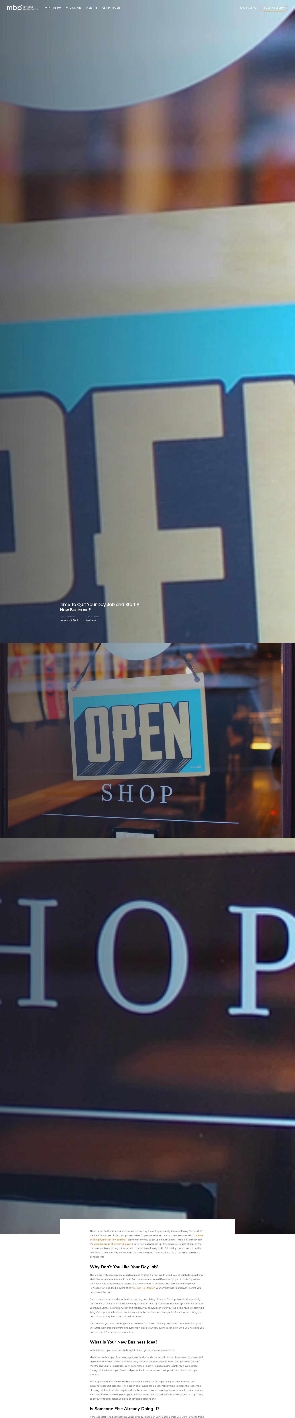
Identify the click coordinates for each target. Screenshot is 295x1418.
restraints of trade (143, 1287)
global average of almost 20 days (112, 1244)
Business (91, 620)
